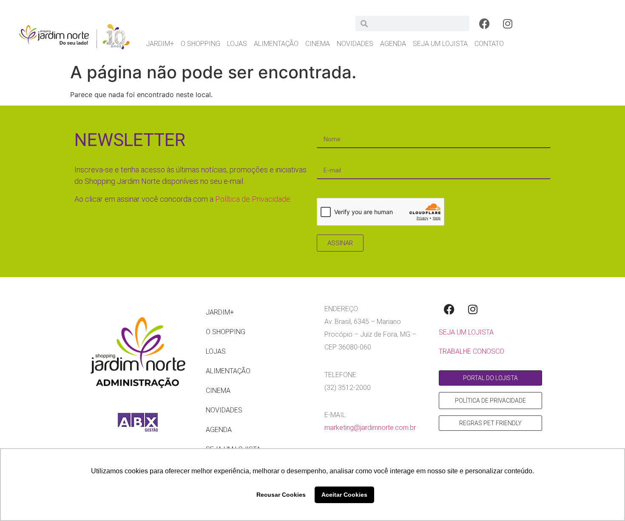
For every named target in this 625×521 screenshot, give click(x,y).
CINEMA (317, 44)
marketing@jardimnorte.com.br (370, 428)
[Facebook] (484, 23)
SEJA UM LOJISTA (440, 44)
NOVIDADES (355, 44)
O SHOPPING (200, 44)
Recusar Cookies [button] (281, 494)
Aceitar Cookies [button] (344, 494)
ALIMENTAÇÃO (276, 44)
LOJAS (237, 44)
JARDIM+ (160, 44)
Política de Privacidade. (253, 199)
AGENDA (393, 44)
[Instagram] (507, 23)
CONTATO (489, 44)
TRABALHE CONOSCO (471, 351)
